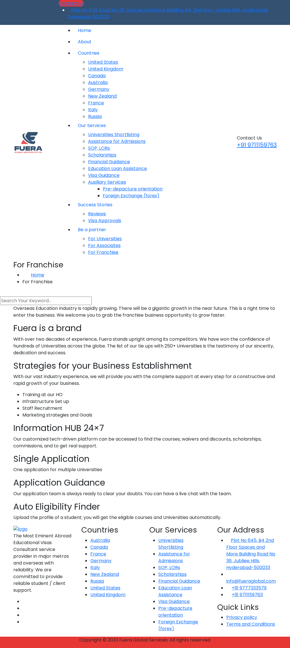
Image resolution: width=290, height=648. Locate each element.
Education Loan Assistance (117, 168)
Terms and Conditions (250, 624)
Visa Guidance (104, 175)
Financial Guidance (109, 161)
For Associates (104, 245)
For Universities (105, 238)
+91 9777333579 (249, 588)
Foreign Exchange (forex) (131, 195)
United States (103, 62)
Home (84, 30)
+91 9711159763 (257, 145)
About (84, 41)
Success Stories (95, 204)
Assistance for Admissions (117, 141)
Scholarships (102, 155)
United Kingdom (105, 69)
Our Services (92, 125)
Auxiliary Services (107, 182)
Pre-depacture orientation (133, 189)
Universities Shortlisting (113, 134)
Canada (97, 75)
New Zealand (102, 96)
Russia (95, 116)
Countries (88, 53)
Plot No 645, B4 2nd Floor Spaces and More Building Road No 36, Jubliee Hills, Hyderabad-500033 (250, 554)
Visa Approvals (104, 220)
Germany (98, 89)
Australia (98, 82)
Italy (93, 109)
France (96, 103)
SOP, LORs (99, 148)
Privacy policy (241, 617)
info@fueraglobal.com (251, 581)
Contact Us (71, 3)
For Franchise (103, 252)
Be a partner (92, 229)
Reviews (97, 214)
